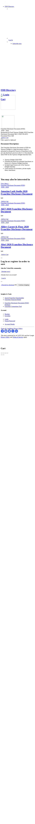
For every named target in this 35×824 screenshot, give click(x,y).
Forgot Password (10, 321)
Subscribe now (17, 43)
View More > (5, 183)
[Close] (1, 281)
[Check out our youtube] (6, 332)
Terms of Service (18, 337)
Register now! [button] (5, 271)
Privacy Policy (18, 328)
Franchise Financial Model (13, 299)
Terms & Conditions (7, 328)
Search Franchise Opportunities (14, 298)
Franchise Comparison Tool (13, 306)
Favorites (7, 316)
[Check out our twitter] (13, 332)
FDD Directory (8, 90)
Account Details (10, 324)
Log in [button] (3, 278)
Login (6, 94)
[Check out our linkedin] (16, 332)
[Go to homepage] (6, 3)
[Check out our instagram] (9, 332)
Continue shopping (23, 285)
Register (7, 314)
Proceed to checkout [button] (7, 285)
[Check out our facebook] (2, 332)
